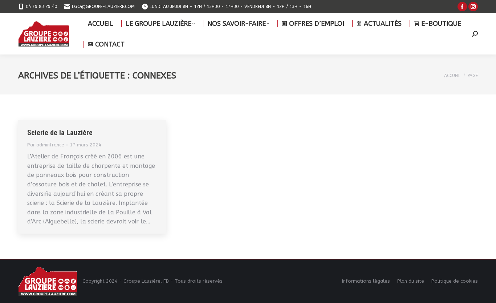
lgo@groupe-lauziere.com (103, 6)
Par (45, 145)
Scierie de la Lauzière (60, 132)
